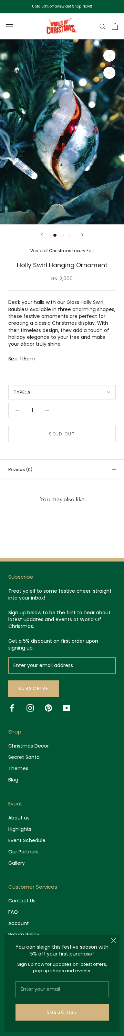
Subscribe (62, 1012)
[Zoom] (109, 56)
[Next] (82, 234)
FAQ (13, 912)
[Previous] (42, 234)
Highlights (19, 829)
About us (19, 817)
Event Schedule (26, 840)
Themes (18, 768)
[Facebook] (12, 708)
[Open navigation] (9, 26)
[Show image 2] (62, 235)
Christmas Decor (28, 745)
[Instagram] (30, 708)
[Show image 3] (69, 235)
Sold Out (62, 434)
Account (18, 923)
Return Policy (23, 934)
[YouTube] (66, 708)
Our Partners (23, 851)
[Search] (103, 26)
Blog (13, 779)
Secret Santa (24, 757)
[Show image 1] (54, 235)
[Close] (113, 940)
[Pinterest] (48, 708)
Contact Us (21, 900)
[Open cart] (115, 26)
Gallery (16, 863)
